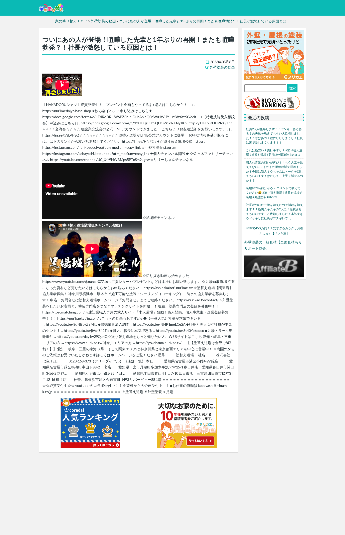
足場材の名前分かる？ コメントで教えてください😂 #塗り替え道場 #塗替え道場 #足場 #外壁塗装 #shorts (274, 192)
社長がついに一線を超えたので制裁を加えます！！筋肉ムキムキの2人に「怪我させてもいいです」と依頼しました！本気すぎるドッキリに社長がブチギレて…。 (274, 211)
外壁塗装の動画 (222, 67)
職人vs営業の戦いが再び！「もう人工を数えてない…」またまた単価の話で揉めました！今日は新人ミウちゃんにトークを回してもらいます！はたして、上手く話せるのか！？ (274, 171)
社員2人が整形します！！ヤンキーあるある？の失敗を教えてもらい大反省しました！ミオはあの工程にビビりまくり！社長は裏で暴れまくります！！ (274, 135)
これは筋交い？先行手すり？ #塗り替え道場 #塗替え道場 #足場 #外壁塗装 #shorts (274, 152)
